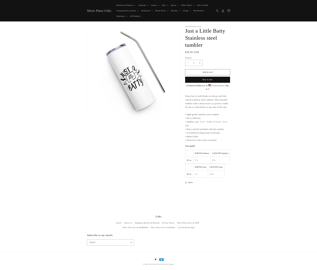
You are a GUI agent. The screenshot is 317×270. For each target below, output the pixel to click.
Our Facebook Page (186, 227)
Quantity (188, 58)
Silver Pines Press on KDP (188, 223)
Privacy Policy (168, 223)
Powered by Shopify (167, 264)
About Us (128, 223)
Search (119, 223)
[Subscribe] (131, 242)
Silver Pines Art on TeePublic (163, 227)
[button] (126, 5)
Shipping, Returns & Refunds (147, 223)
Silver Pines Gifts (154, 264)
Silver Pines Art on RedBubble (135, 227)
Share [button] (190, 182)
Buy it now (208, 80)
